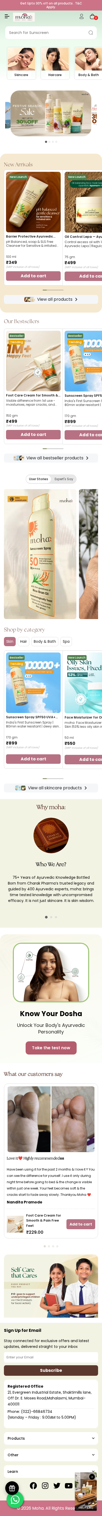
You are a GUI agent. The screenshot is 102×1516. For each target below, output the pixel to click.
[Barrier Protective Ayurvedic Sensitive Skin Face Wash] (33, 202)
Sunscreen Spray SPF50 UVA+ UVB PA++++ (30, 717)
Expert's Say (64, 479)
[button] (46, 142)
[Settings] (81, 17)
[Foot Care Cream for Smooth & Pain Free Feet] (33, 361)
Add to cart (81, 1224)
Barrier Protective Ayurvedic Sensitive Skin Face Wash (29, 236)
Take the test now (51, 1048)
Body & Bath (45, 641)
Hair (23, 641)
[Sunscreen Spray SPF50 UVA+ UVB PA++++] (33, 682)
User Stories (38, 479)
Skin (9, 641)
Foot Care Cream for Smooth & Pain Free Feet (32, 395)
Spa (66, 641)
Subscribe (51, 1370)
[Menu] (7, 18)
